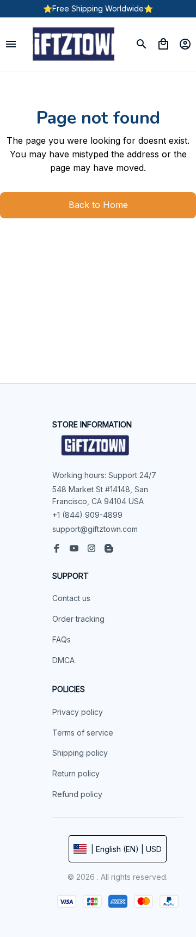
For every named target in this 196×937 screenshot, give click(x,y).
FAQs (61, 639)
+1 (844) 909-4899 (87, 514)
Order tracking (78, 618)
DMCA (63, 660)
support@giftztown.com (95, 529)
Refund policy (77, 794)
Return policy (76, 773)
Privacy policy (77, 711)
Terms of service (82, 732)
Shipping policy (80, 752)
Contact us (71, 598)
